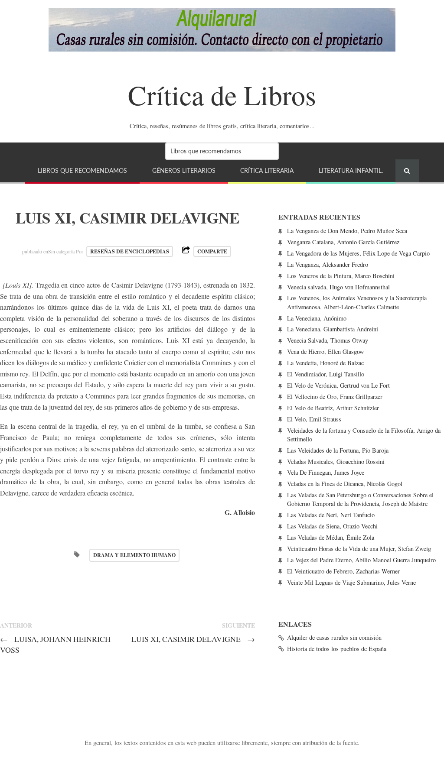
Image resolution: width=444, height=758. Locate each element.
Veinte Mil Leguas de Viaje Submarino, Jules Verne (351, 582)
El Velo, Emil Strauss (314, 419)
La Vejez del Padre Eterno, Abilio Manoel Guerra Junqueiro (361, 560)
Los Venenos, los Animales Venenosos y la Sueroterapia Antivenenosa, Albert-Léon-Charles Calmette (357, 302)
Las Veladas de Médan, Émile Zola (330, 537)
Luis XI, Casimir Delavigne (193, 639)
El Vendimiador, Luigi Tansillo (325, 374)
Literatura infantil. (351, 171)
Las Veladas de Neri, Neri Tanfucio (331, 515)
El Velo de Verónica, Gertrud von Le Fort (338, 385)
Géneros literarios (183, 171)
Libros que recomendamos (82, 171)
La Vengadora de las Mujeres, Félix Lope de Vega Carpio (358, 253)
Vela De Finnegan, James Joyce (325, 472)
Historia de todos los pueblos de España (336, 649)
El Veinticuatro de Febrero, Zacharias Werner (343, 571)
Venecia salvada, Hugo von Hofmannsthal (338, 287)
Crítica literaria (267, 171)
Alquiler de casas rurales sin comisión (334, 637)
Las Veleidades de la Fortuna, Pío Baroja (337, 450)
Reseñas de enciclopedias (129, 251)
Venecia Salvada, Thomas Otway (327, 340)
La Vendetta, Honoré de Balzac (325, 363)
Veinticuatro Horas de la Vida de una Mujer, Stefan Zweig (359, 548)
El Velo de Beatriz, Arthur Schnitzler (333, 408)
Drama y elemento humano (134, 555)
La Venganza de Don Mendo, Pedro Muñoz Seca (347, 231)
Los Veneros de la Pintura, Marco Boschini (341, 276)
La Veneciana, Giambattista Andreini (332, 329)
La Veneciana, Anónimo (316, 318)
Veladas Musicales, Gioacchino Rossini (336, 461)
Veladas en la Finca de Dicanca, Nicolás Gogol (344, 483)
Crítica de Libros (222, 94)
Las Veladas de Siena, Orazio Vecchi (332, 526)
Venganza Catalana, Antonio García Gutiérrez (343, 242)
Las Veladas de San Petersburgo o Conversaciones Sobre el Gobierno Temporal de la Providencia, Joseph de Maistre (360, 499)
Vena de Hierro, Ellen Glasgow (325, 351)
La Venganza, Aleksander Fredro (327, 264)
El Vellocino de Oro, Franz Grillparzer (334, 396)
